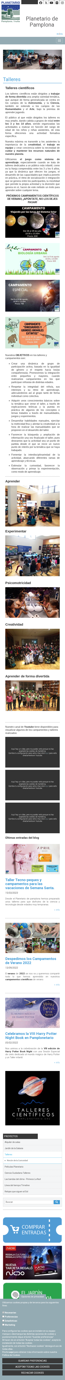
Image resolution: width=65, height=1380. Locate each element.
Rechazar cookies (32, 1372)
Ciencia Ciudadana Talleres (17, 1173)
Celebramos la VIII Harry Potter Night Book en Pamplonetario (31, 1036)
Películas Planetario (14, 1167)
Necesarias (10, 1312)
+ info (57, 909)
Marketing (9, 1325)
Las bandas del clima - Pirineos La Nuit (23, 1179)
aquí (47, 753)
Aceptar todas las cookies (32, 1366)
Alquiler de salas (12, 1142)
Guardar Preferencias (32, 1360)
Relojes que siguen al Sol (16, 1191)
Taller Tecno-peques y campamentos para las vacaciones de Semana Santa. (29, 884)
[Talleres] (32, 1099)
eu (61, 34)
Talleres (8, 1154)
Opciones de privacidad (32, 1296)
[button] (7, 59)
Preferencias (11, 1317)
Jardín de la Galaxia (14, 1148)
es (58, 34)
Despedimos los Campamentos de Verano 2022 (30, 961)
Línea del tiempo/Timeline (17, 1185)
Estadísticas (10, 1321)
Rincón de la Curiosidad (17, 1160)
